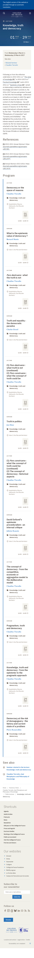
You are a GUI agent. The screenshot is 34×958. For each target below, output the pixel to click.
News (5, 820)
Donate (8, 920)
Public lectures (9, 794)
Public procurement (10, 837)
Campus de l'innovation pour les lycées (17, 876)
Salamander (9, 862)
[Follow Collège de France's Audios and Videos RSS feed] (29, 910)
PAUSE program (10, 870)
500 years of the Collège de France (14, 825)
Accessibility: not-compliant (17, 943)
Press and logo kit (9, 828)
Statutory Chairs (14, 788)
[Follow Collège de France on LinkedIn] (18, 910)
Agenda (6, 811)
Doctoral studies (9, 831)
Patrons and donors (10, 843)
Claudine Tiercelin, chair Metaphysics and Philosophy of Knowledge (18, 776)
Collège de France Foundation (15, 867)
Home (4, 788)
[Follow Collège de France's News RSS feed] (25, 910)
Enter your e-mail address (13, 892)
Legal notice (21, 940)
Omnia (8, 859)
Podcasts (7, 817)
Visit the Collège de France (12, 840)
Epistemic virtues (16, 85)
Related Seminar (11, 63)
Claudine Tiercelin (12, 65)
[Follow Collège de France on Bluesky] (15, 910)
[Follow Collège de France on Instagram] (8, 910)
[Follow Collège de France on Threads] (12, 910)
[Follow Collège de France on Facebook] (5, 910)
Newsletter (7, 823)
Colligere (9, 864)
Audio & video (8, 814)
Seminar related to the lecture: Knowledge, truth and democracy (19, 768)
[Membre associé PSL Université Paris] (23, 930)
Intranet (8, 856)
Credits (28, 940)
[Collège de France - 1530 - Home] (17, 14)
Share (27, 42)
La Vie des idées (11, 873)
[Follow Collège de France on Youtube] (22, 910)
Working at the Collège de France (14, 834)
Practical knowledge (10, 82)
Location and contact (10, 940)
